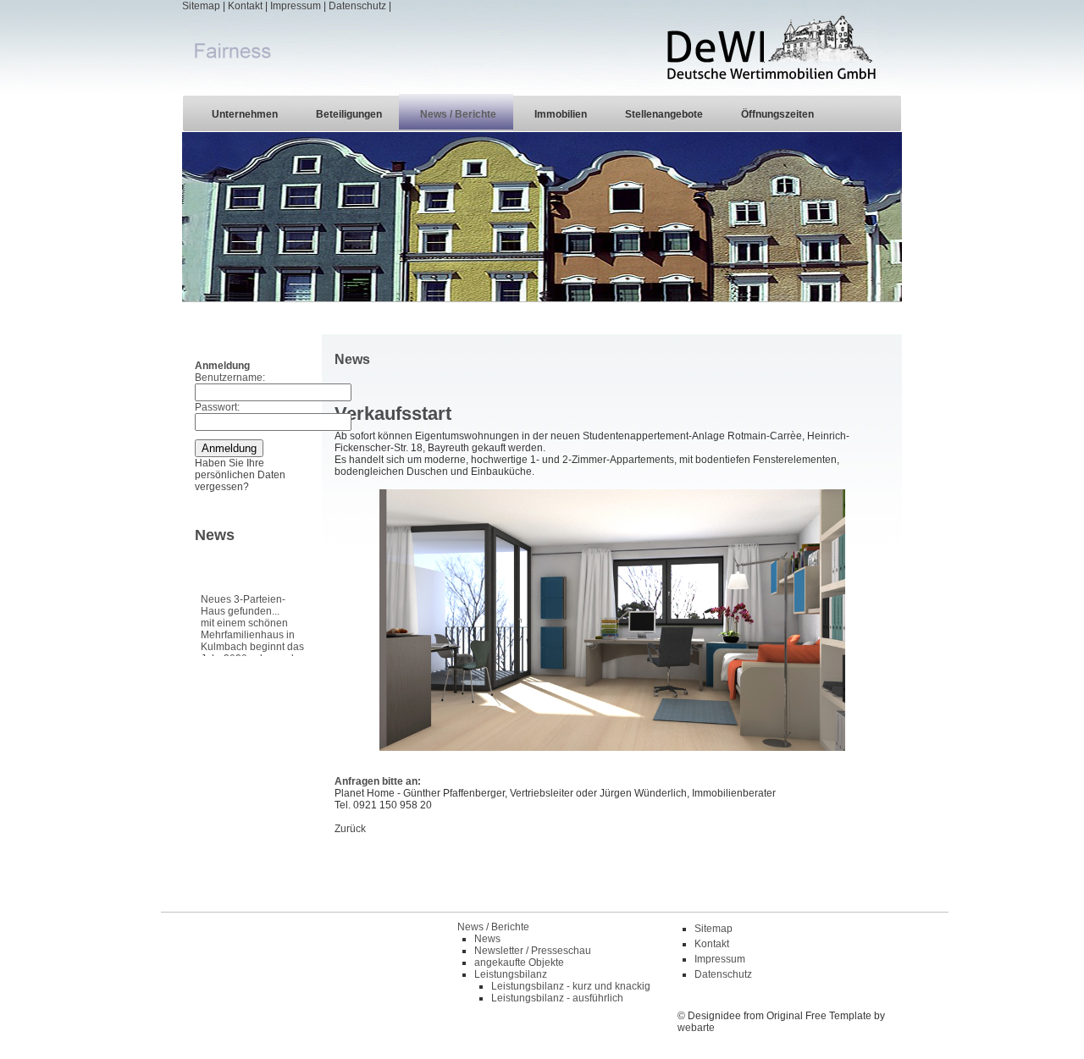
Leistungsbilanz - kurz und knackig (570, 986)
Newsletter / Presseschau (532, 951)
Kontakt (245, 6)
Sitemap (201, 6)
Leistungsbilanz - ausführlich (557, 998)
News (487, 939)
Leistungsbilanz (510, 974)
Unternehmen (245, 114)
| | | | (286, 6)
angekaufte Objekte (519, 962)
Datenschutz (357, 6)
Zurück (350, 829)
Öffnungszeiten (777, 114)
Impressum (295, 6)
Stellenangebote (664, 114)
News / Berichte (458, 114)
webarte (696, 1028)
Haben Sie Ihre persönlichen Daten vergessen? (240, 475)
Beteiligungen (349, 114)
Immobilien (560, 114)
